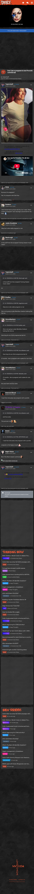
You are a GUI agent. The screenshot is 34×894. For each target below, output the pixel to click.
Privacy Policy (13, 879)
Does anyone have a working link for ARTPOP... (16, 574)
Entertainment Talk (16, 596)
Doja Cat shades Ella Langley (11, 612)
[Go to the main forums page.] (27, 2)
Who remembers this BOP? (10, 643)
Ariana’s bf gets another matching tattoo (14, 649)
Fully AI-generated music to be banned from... (16, 618)
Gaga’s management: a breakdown (12, 587)
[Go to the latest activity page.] (23, 2)
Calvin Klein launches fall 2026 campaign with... (16, 562)
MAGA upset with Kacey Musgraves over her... (16, 764)
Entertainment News (15, 78)
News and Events (12, 608)
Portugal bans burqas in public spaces (13, 568)
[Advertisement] (17, 50)
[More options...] (31, 85)
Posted (10, 86)
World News (12, 571)
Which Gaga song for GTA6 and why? (13, 624)
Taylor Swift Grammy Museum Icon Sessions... (16, 757)
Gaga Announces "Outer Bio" (11, 606)
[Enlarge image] (17, 115)
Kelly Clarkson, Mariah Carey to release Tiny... (16, 555)
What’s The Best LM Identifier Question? (14, 580)
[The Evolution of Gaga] (17, 17)
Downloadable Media (14, 577)
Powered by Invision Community (17, 881)
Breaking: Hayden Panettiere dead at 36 (14, 599)
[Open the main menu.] (32, 2)
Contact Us (22, 879)
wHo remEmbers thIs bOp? (10, 593)
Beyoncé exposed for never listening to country (16, 637)
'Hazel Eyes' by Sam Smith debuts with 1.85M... (16, 631)
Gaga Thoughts (14, 583)
